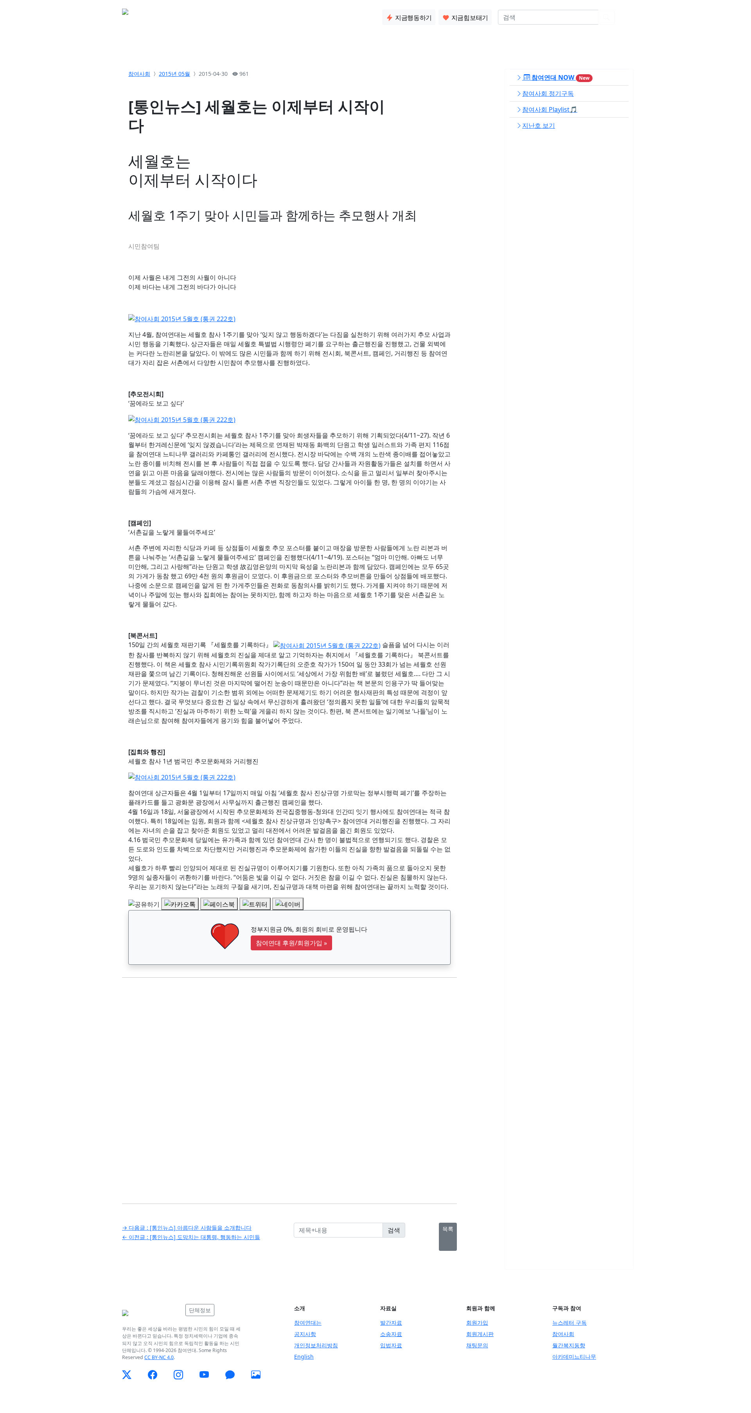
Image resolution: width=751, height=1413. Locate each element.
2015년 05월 (174, 73)
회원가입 (477, 1322)
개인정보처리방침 (316, 1345)
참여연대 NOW (559, 77)
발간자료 (391, 1322)
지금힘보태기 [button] (469, 17)
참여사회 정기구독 (548, 93)
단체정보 (200, 1310)
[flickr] (256, 1375)
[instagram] (178, 1375)
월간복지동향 (568, 1345)
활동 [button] (211, 15)
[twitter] (126, 1375)
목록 (447, 1228)
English (304, 1356)
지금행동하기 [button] (412, 17)
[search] (606, 17)
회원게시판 (480, 1334)
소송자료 (391, 1334)
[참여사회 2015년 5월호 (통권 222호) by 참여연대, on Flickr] (181, 318)
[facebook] (152, 1375)
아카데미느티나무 (574, 1356)
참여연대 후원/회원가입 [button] (291, 943)
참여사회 (139, 73)
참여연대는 (308, 1322)
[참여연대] (151, 1313)
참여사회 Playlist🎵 (549, 109)
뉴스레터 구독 (569, 1322)
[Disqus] (289, 1084)
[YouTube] (204, 1375)
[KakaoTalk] (230, 1375)
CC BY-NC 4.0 (159, 1357)
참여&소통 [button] (244, 15)
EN (625, 17)
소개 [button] (186, 15)
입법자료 (391, 1345)
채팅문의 (477, 1345)
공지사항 (305, 1334)
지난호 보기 (538, 125)
